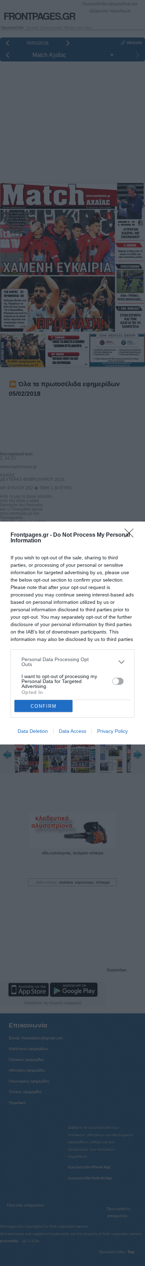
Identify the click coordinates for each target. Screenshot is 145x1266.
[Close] (131, 535)
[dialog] (72, 633)
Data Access (72, 731)
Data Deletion (33, 731)
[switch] (118, 681)
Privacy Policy (112, 731)
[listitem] (72, 662)
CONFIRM (44, 706)
